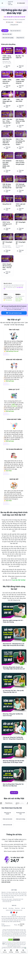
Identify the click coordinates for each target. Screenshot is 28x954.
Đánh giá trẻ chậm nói (14, 359)
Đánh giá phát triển (14, 419)
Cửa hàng (10, 908)
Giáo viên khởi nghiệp (7, 37)
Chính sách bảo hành (7, 900)
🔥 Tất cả (4, 30)
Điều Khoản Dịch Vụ (8, 933)
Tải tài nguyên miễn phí (14, 449)
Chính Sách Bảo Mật (14, 934)
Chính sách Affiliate (6, 934)
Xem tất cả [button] (14, 792)
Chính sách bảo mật (6, 901)
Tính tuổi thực (14, 329)
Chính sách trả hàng (16, 900)
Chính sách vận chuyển (7, 899)
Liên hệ (23, 908)
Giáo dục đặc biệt (7, 34)
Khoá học (17, 908)
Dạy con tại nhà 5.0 (15, 30)
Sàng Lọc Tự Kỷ (14, 389)
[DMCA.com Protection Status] (14, 940)
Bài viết (5, 908)
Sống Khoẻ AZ (20, 37)
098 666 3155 (22, 924)
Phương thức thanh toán (18, 899)
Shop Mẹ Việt (14, 479)
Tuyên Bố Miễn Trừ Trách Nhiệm (19, 933)
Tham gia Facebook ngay (15, 313)
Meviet (10, 947)
